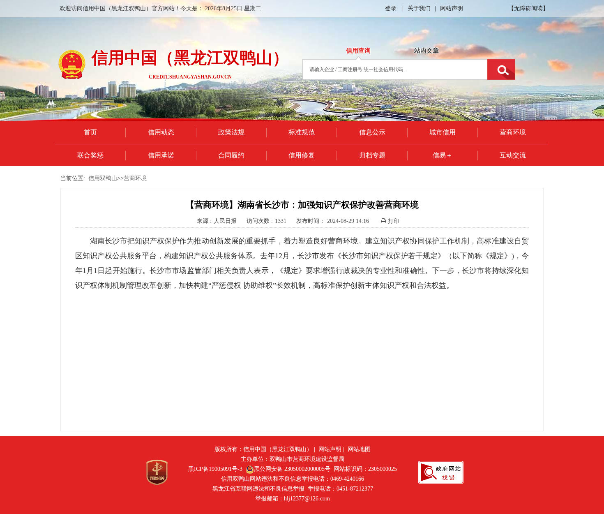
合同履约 (231, 155)
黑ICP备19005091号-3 (215, 469)
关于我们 (419, 8)
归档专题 (372, 155)
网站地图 (359, 449)
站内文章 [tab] (426, 50)
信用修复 (301, 155)
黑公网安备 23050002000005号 (292, 469)
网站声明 (451, 8)
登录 (391, 8)
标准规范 (301, 132)
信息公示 (372, 132)
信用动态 (161, 132)
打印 (392, 221)
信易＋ (442, 155)
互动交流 (513, 155)
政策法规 (231, 132)
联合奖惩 (90, 155)
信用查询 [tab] (358, 50)
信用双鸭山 (102, 178)
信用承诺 (161, 155)
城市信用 (442, 132)
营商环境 (513, 132)
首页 (90, 132)
